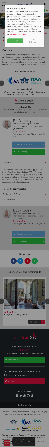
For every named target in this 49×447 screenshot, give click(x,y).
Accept (15, 41)
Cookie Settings (32, 41)
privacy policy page (18, 34)
